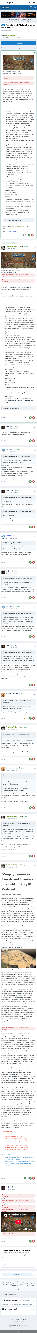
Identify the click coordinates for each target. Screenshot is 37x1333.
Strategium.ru (9, 2)
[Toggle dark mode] (30, 2)
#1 (35, 247)
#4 (35, 491)
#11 (35, 769)
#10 (35, 728)
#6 (35, 572)
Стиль (12, 1319)
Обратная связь (21, 1319)
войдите (9, 1256)
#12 (35, 817)
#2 (35, 427)
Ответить (18, 43)
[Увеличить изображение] (18, 259)
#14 (35, 1188)
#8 (35, 646)
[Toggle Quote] (4, 456)
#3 (35, 450)
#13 (35, 865)
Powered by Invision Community (18, 1326)
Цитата (3, 417)
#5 (35, 536)
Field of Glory (17, 37)
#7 (35, 607)
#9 (35, 694)
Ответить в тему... (11, 1265)
